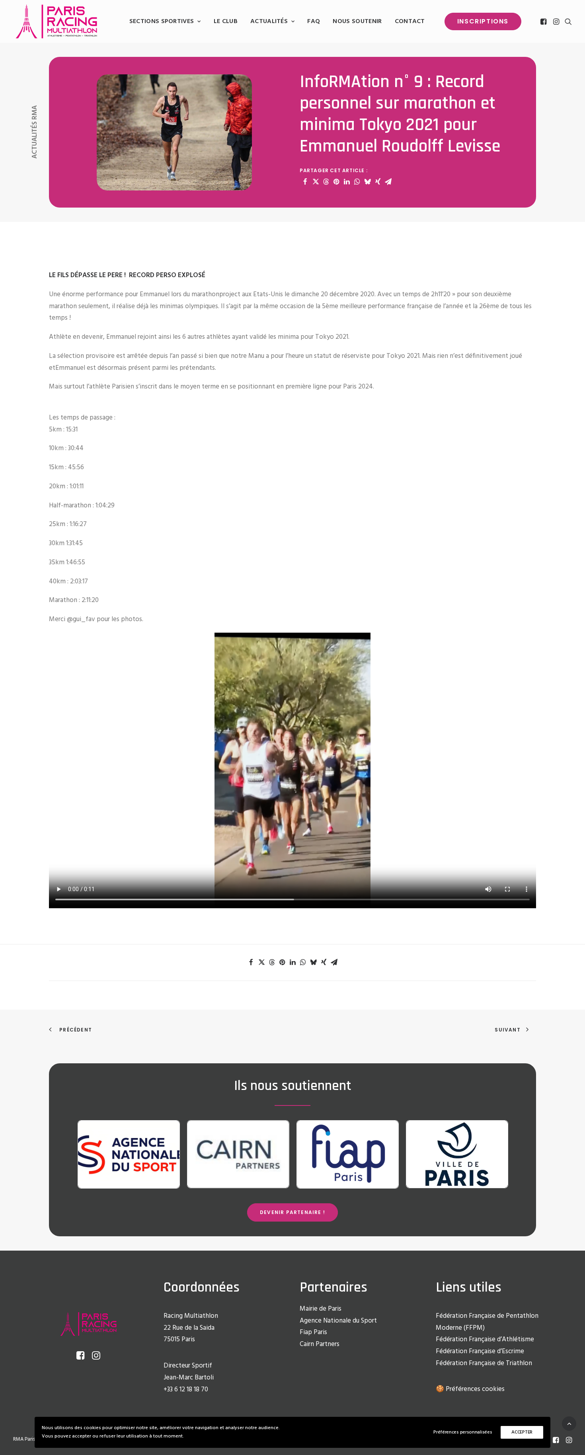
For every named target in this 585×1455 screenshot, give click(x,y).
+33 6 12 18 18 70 (186, 1389)
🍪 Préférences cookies (470, 1389)
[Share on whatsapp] (357, 181)
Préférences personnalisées (462, 1432)
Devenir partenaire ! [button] (292, 1212)
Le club (226, 21)
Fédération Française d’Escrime (480, 1351)
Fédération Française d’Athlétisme (485, 1339)
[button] (544, 21)
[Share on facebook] (305, 181)
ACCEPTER (521, 1432)
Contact (410, 21)
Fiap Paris (313, 1332)
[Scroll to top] (569, 1423)
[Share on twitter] (315, 181)
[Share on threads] (326, 181)
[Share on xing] (377, 181)
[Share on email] (388, 181)
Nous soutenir (357, 21)
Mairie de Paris (320, 1308)
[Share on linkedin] (346, 181)
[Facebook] (556, 1441)
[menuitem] (165, 21)
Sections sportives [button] (161, 21)
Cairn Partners (319, 1344)
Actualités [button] (269, 21)
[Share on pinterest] (336, 181)
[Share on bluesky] (367, 181)
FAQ (313, 21)
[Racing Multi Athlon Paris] (56, 21)
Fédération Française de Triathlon (484, 1363)
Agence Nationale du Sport (338, 1320)
